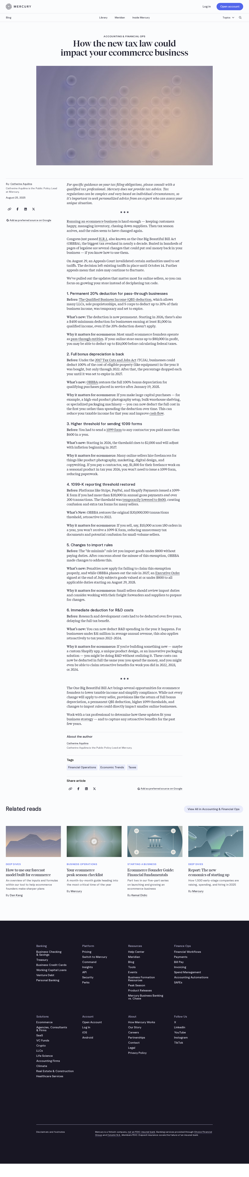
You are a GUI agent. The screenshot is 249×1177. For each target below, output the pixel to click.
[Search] (240, 17)
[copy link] (9, 209)
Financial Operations (82, 767)
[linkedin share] (25, 209)
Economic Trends (112, 767)
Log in (207, 6)
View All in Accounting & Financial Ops (214, 809)
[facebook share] (17, 209)
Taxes (132, 767)
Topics (226, 17)
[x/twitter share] (33, 209)
